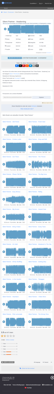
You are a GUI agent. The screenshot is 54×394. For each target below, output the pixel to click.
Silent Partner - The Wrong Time (38, 314)
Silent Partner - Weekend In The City (39, 244)
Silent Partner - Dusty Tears (37, 226)
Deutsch (6, 8)
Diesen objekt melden (47, 102)
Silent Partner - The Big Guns (37, 174)
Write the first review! (28, 368)
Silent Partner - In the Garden (12, 279)
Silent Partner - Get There (11, 157)
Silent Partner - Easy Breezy (11, 191)
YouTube (29, 387)
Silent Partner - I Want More (37, 296)
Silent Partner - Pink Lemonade (12, 314)
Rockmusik (16, 73)
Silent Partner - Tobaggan (36, 279)
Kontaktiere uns (48, 384)
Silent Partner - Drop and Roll (37, 139)
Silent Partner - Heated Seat (37, 209)
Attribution (34, 106)
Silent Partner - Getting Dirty (37, 261)
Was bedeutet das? (27, 109)
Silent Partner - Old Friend (11, 122)
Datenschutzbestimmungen (33, 384)
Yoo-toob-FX (49, 52)
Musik (11, 73)
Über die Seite (7, 384)
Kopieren (41, 97)
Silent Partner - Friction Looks (12, 139)
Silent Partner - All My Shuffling (12, 261)
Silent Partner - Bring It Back (11, 226)
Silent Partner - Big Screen (11, 209)
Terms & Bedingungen (19, 384)
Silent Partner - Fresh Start (36, 122)
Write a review (10, 340)
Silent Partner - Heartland (10, 296)
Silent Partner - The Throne (36, 157)
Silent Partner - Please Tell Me (12, 174)
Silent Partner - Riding (35, 191)
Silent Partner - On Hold (10, 244)
